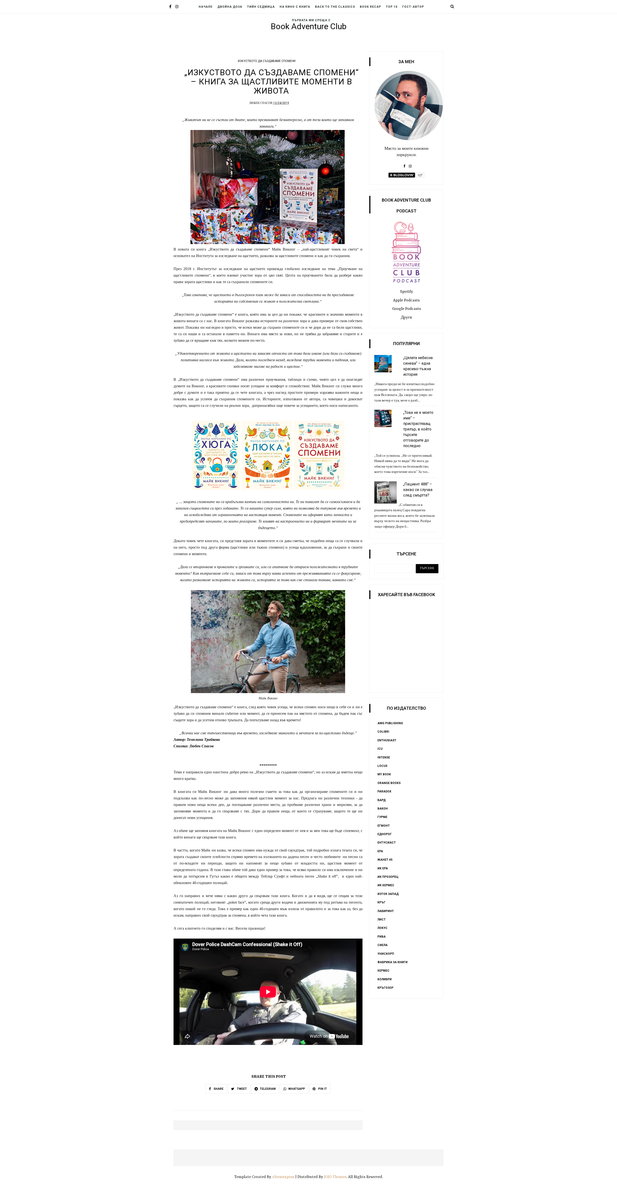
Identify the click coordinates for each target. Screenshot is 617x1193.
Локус (382, 928)
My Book (384, 774)
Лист (381, 919)
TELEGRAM (268, 1089)
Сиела (382, 945)
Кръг (381, 902)
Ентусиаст (386, 842)
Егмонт (383, 825)
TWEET (241, 1089)
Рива (381, 936)
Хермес (383, 970)
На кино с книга (295, 6)
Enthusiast (386, 740)
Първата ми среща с (311, 20)
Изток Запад (388, 894)
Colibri (383, 731)
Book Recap (370, 6)
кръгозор (385, 987)
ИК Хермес (385, 885)
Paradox (384, 791)
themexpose (284, 1177)
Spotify (406, 292)
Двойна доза (229, 6)
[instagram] (177, 7)
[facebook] (170, 7)
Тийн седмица (261, 6)
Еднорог (384, 834)
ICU (379, 748)
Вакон (382, 808)
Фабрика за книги (392, 962)
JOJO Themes (335, 1177)
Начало (206, 6)
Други (406, 317)
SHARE (218, 1089)
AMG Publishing (390, 723)
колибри (384, 979)
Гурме (382, 817)
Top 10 (391, 6)
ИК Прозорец (387, 877)
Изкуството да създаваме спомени (266, 61)
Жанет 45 (384, 859)
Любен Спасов (260, 103)
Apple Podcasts (406, 300)
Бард (381, 800)
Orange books (389, 783)
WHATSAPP (296, 1089)
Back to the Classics (335, 6)
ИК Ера (382, 868)
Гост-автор (413, 6)
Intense (383, 757)
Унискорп (385, 953)
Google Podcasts (406, 309)
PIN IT (322, 1089)
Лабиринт (385, 911)
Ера (380, 851)
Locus (382, 766)
